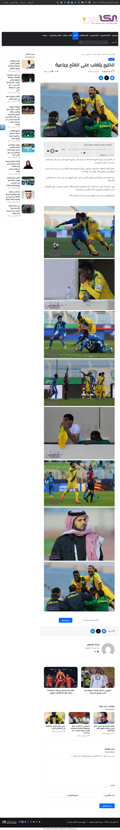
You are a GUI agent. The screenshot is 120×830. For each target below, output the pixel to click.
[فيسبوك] (112, 78)
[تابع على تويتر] (102, 71)
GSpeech (102, 155)
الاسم (112, 785)
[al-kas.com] (100, 18)
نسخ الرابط (65, 620)
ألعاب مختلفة (67, 35)
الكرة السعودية (105, 35)
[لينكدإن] (101, 78)
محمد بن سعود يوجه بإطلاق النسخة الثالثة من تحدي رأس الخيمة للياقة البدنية (13, 195)
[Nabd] (68, 2)
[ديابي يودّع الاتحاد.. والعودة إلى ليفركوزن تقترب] (54, 718)
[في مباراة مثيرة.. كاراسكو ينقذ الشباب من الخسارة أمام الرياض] (28, 209)
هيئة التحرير (14, 2)
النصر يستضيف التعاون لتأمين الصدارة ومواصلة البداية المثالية (14, 64)
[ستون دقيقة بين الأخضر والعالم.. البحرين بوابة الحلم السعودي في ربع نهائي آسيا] (28, 148)
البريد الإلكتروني (109, 795)
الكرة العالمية (83, 35)
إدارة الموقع (107, 71)
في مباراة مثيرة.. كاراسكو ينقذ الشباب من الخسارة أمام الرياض (13, 209)
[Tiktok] (65, 2)
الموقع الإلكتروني (72, 795)
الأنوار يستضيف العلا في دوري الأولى (13, 98)
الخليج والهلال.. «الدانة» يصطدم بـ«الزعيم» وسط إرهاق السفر (14, 134)
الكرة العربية (94, 35)
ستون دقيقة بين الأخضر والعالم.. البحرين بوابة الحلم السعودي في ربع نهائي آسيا (13, 149)
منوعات (44, 35)
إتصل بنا (5, 2)
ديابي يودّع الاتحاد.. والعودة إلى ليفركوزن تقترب (55, 727)
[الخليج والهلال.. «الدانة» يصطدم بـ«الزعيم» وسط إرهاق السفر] (28, 134)
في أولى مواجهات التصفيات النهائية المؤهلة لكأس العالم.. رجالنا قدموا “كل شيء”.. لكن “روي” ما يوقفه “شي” (13, 82)
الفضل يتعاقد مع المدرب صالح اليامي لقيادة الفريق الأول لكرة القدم (104, 728)
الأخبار (75, 35)
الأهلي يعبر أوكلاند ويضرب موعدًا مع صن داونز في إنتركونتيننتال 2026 (13, 181)
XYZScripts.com (72, 829)
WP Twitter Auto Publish (50, 829)
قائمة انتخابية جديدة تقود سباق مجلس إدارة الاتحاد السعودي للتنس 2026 (13, 166)
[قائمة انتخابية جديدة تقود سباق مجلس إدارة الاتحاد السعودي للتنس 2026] (28, 164)
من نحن (22, 2)
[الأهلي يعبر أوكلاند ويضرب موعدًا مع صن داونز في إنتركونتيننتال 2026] (28, 181)
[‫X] (106, 78)
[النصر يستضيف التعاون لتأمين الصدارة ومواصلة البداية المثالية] (28, 64)
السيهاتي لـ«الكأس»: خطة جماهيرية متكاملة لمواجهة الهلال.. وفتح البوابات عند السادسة (80, 729)
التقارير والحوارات (55, 35)
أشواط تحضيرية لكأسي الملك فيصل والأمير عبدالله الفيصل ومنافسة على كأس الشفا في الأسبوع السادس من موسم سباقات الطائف (13, 115)
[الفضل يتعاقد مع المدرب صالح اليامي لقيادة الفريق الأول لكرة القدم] (104, 718)
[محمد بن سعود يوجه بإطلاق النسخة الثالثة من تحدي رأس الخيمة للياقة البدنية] (28, 195)
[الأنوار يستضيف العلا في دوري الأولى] (28, 99)
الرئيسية (30, 2)
